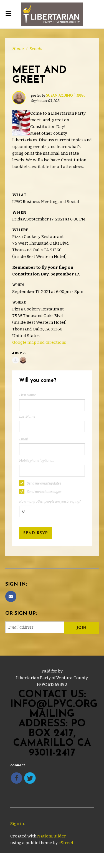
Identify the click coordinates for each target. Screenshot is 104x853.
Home (18, 48)
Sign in (17, 823)
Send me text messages (44, 492)
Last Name (27, 416)
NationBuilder (51, 836)
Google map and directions (39, 342)
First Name (27, 395)
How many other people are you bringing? (50, 501)
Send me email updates (44, 483)
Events (35, 48)
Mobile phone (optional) (36, 461)
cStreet (66, 842)
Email (23, 439)
